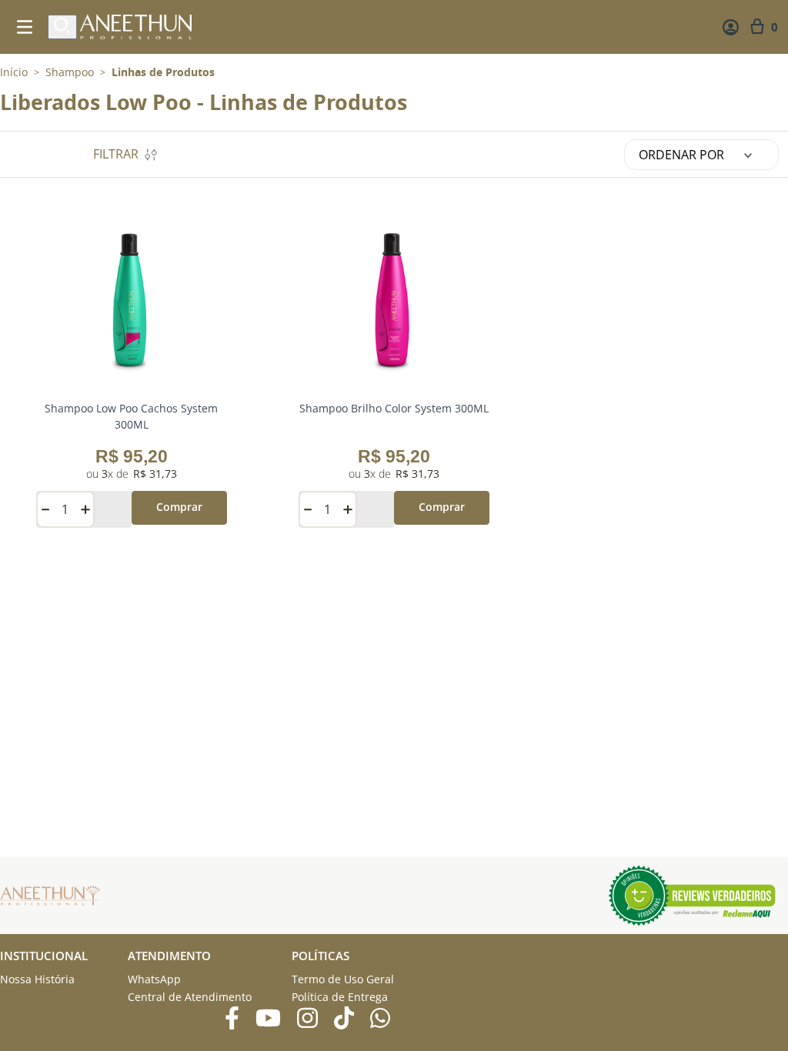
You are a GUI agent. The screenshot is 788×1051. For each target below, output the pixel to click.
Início (14, 72)
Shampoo (69, 72)
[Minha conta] (730, 27)
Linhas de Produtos (163, 72)
